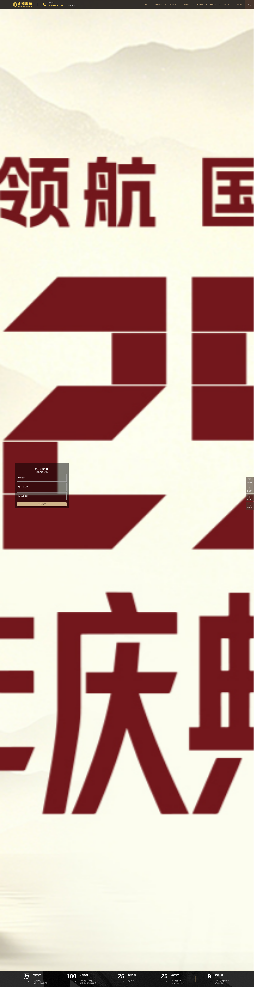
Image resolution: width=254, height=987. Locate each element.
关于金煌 (213, 4)
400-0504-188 (56, 5)
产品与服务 (158, 4)
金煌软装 (239, 4)
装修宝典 (226, 4)
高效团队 (187, 4)
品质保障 (200, 4)
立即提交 (42, 504)
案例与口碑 (172, 4)
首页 (145, 4)
